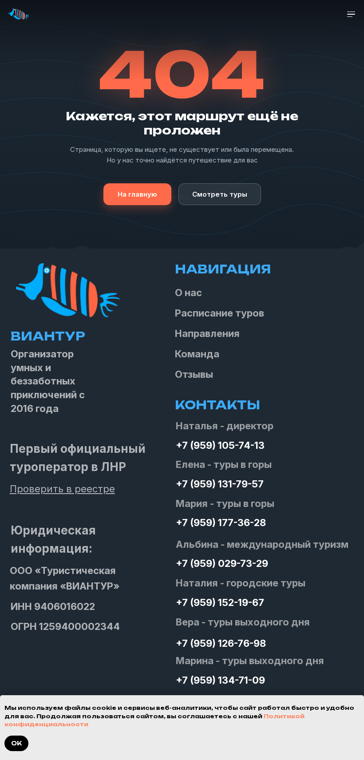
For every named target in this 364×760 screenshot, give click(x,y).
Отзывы (194, 374)
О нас (188, 292)
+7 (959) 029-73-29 (222, 563)
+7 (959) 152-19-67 (220, 602)
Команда (197, 354)
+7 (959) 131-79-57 (220, 484)
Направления (207, 333)
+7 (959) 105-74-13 (220, 445)
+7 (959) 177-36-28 (221, 522)
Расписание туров (219, 313)
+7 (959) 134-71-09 (220, 680)
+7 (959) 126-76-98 (221, 643)
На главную (137, 194)
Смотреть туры (219, 194)
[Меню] (351, 14)
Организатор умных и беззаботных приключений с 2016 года (48, 381)
